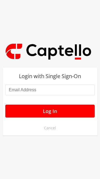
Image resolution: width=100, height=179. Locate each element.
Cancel (50, 127)
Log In (50, 111)
